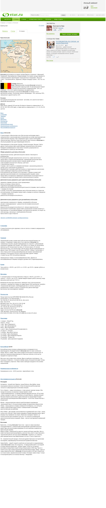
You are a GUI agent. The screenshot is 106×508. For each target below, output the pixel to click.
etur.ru (73, 15)
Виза (2, 113)
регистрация (94, 7)
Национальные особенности (9, 126)
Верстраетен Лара (58, 26)
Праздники (4, 122)
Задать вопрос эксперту (69, 34)
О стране (41, 25)
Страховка (4, 114)
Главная (3, 23)
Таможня (3, 116)
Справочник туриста (35, 19)
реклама (91, 15)
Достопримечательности (8, 127)
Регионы (48, 19)
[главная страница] (12, 15)
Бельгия (60, 28)
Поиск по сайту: (35, 15)
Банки (2, 118)
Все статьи (50, 60)
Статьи (24, 19)
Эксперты (7, 19)
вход (92, 6)
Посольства (4, 121)
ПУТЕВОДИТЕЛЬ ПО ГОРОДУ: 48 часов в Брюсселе (67, 42)
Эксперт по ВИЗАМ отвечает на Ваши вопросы (14, 218)
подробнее (53, 55)
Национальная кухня (7, 124)
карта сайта (101, 15)
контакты (82, 15)
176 (55, 30)
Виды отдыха (58, 19)
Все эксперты (51, 33)
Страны (16, 19)
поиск (63, 15)
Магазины (3, 119)
